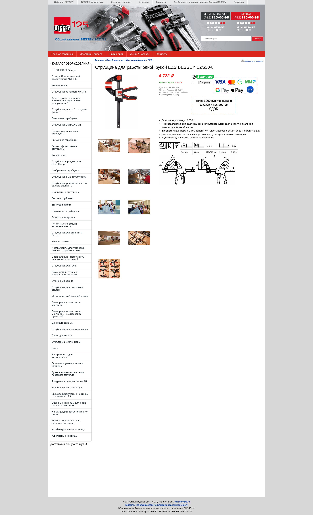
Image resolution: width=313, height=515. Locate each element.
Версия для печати (254, 61)
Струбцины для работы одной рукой (125, 60)
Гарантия (239, 2)
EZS (150, 60)
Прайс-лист (116, 53)
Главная (99, 60)
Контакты (161, 2)
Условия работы (144, 505)
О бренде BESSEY (64, 2)
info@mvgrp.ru (182, 501)
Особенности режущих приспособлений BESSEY (200, 2)
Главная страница (62, 53)
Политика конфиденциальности (171, 505)
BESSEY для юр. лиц (92, 2)
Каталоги (144, 2)
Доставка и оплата (121, 2)
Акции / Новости (139, 53)
